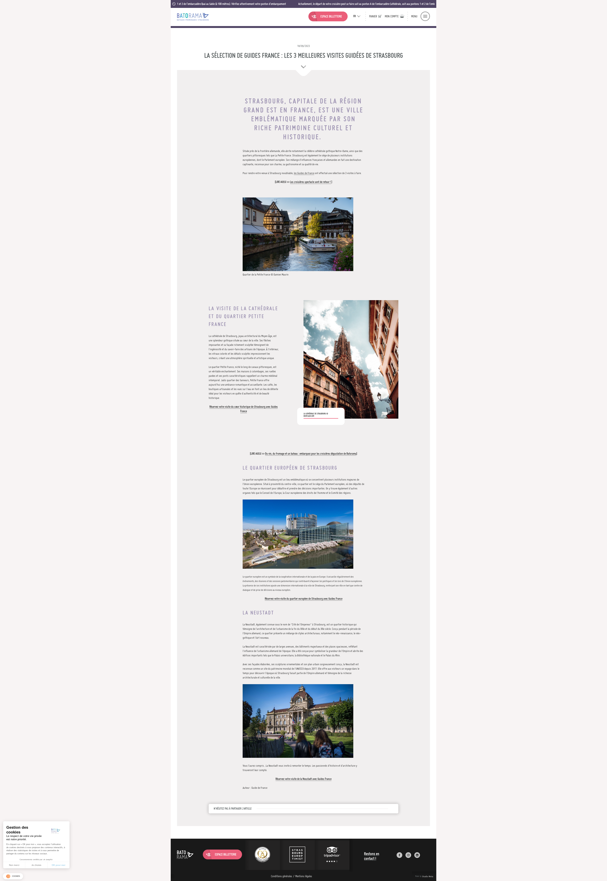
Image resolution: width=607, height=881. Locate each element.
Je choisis (36, 865)
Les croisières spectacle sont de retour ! (310, 182)
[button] (13, 876)
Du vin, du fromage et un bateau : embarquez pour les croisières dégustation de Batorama (310, 453)
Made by (420, 876)
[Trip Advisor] (332, 855)
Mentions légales (303, 876)
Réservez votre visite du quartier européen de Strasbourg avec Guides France (303, 598)
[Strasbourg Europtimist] (297, 855)
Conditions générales (281, 876)
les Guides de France (304, 173)
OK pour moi (58, 865)
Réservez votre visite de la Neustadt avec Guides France (303, 779)
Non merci (14, 865)
